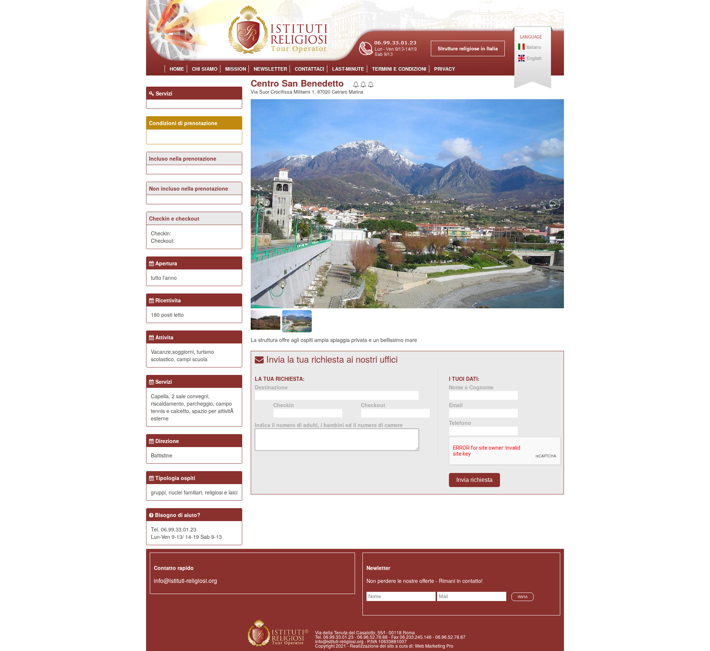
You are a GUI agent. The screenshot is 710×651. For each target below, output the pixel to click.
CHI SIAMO (204, 68)
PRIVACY (444, 68)
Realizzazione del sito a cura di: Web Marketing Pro (401, 645)
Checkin (283, 405)
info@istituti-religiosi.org (185, 580)
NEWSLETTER (270, 68)
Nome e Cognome (471, 387)
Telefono (460, 422)
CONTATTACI (309, 68)
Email (456, 405)
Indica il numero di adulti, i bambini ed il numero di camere (329, 425)
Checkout (373, 405)
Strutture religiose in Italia (468, 48)
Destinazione (271, 387)
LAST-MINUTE (348, 68)
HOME (177, 68)
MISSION (235, 68)
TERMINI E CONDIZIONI (399, 68)
